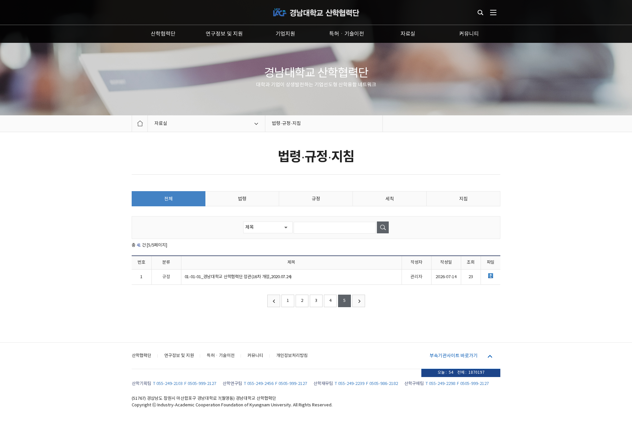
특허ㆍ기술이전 (346, 34)
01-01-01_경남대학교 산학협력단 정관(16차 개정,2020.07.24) (238, 277)
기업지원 (285, 34)
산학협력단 (163, 34)
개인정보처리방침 (292, 355)
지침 (463, 199)
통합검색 (480, 12)
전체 (168, 199)
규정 (316, 199)
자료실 (408, 34)
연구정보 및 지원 (224, 34)
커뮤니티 (469, 34)
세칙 (389, 199)
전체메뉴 (493, 12)
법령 (242, 199)
